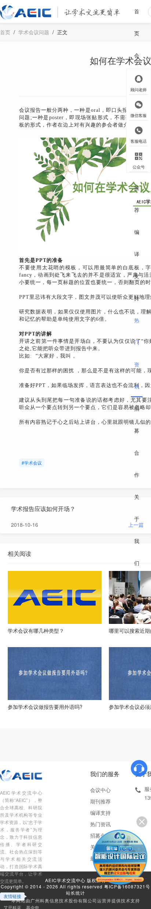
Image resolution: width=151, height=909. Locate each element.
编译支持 (136, 265)
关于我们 (136, 530)
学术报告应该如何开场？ (43, 508)
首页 (136, 22)
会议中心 (100, 789)
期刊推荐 (136, 176)
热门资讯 (136, 353)
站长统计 (75, 893)
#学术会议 (32, 462)
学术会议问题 (33, 32)
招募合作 (136, 441)
